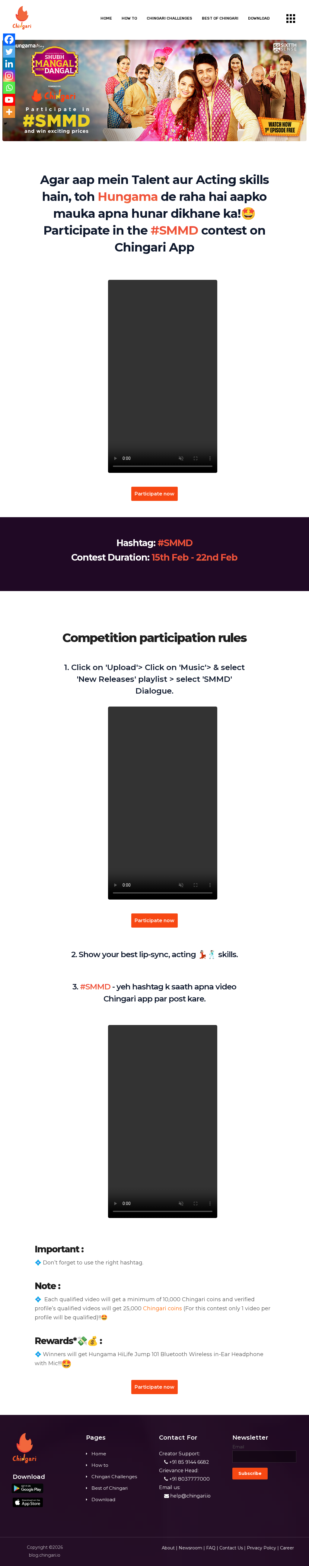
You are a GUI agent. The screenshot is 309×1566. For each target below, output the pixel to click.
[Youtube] (9, 100)
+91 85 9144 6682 (188, 1462)
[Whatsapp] (9, 88)
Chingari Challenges (169, 18)
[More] (9, 112)
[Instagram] (9, 76)
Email (238, 1447)
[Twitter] (9, 52)
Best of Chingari (220, 18)
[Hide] (5, 123)
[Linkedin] (9, 64)
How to (129, 18)
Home (106, 18)
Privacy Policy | (263, 1548)
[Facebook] (9, 39)
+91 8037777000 (189, 1479)
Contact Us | (232, 1548)
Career (287, 1548)
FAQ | (212, 1548)
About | (169, 1548)
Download (259, 18)
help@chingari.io (190, 1496)
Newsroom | (192, 1548)
